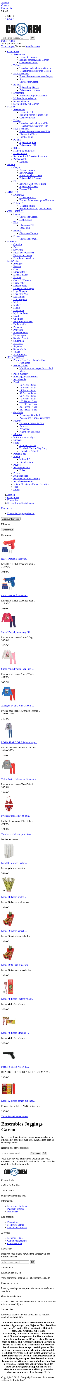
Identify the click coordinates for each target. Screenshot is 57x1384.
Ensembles (18, 93)
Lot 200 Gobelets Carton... (14, 863)
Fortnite (17, 277)
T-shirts (17, 65)
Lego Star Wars (20, 294)
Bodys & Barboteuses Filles (32, 183)
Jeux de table (19, 379)
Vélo (15, 486)
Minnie (16, 307)
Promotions (12, 1222)
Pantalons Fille (20, 159)
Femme (17, 236)
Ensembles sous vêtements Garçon (36, 76)
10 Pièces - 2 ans (27, 385)
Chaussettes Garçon (28, 82)
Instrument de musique (24, 437)
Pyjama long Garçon (29, 87)
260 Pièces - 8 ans (28, 409)
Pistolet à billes (20, 365)
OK (32, 38)
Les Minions (19, 296)
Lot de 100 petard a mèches (14, 965)
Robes (16, 148)
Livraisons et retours (17, 1206)
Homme (17, 230)
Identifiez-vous (33, 46)
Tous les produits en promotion (16, 834)
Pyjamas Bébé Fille (28, 186)
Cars (15, 269)
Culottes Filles (26, 137)
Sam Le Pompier (21, 338)
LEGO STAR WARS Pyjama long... (19, 742)
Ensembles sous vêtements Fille (34, 131)
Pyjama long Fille (27, 142)
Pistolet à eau (19, 453)
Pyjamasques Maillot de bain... (16, 816)
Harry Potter (19, 283)
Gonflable (18, 412)
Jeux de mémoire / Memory (26, 478)
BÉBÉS (11, 164)
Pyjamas (17, 84)
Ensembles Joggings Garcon (33, 95)
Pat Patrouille (19, 324)
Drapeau (17, 440)
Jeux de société (20, 475)
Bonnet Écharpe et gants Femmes (35, 208)
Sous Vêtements (21, 73)
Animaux (23, 426)
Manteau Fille (20, 153)
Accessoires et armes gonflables (34, 418)
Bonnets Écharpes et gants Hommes (36, 200)
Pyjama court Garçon (29, 90)
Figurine (17, 420)
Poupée (17, 464)
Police (22, 470)
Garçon (17, 167)
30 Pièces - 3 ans (27, 393)
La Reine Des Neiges (23, 288)
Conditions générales (17, 1240)
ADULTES (13, 192)
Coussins (17, 244)
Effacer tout (7, 530)
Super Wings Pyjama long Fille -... (17, 632)
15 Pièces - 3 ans (27, 387)
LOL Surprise (20, 299)
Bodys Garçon (26, 172)
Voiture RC (24, 459)
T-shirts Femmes (27, 205)
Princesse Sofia (20, 332)
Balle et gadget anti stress (25, 376)
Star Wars (18, 343)
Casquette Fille (26, 112)
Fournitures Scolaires (23, 258)
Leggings (23, 161)
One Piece (18, 318)
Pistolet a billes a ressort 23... (15, 1067)
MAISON (12, 241)
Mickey (17, 305)
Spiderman (18, 340)
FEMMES (18, 203)
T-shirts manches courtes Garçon (35, 70)
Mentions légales (15, 1238)
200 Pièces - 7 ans (28, 407)
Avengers (17, 263)
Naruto (16, 316)
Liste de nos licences (17, 1227)
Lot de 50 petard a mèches (13, 931)
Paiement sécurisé (15, 1209)
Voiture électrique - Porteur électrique (31, 484)
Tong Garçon (25, 219)
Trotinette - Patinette (29, 451)
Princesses (18, 329)
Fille (15, 181)
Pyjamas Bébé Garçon (30, 178)
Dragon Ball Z (20, 272)
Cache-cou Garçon (28, 62)
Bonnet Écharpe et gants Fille (33, 115)
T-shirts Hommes (27, 197)
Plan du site (12, 1211)
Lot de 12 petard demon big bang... (18, 1100)
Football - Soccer (27, 445)
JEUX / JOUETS (15, 357)
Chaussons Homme (28, 233)
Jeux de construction (23, 481)
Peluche (17, 473)
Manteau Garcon (21, 101)
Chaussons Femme (28, 239)
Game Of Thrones (22, 280)
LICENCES (13, 261)
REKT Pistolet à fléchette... (14, 558)
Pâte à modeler (20, 374)
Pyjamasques (19, 335)
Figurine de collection (29, 431)
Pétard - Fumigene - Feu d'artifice (29, 360)
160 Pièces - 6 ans (28, 404)
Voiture (16, 456)
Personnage (25, 429)
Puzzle (16, 382)
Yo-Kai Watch (20, 354)
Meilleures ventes (15, 1224)
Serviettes (18, 250)
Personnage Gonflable (30, 415)
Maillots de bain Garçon (24, 98)
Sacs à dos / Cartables (23, 252)
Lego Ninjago (20, 291)
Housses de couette (22, 255)
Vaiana (16, 351)
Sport (16, 442)
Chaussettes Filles (27, 134)
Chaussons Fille (27, 225)
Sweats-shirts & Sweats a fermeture (30, 156)
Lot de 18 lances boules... (13, 897)
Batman (17, 266)
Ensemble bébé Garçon (30, 175)
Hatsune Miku (20, 285)
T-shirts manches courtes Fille (33, 126)
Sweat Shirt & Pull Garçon (26, 104)
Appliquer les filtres (10, 519)
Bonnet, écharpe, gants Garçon (34, 59)
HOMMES (18, 194)
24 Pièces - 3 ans (27, 390)
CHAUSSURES (15, 211)
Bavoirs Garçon (27, 170)
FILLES (11, 106)
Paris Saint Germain (23, 321)
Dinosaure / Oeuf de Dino (31, 423)
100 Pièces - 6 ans (28, 401)
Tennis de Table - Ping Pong (33, 448)
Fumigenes (24, 362)
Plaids (16, 247)
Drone (16, 489)
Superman (18, 346)
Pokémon (17, 327)
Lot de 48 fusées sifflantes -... (15, 1033)
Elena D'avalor (20, 274)
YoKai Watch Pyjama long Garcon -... (19, 779)
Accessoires (19, 54)
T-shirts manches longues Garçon (35, 68)
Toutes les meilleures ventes (14, 1116)
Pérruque (17, 434)
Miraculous (18, 310)
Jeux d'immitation (21, 467)
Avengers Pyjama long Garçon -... (17, 705)
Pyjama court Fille (28, 145)
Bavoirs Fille (25, 189)
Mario (16, 302)
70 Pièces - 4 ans (27, 398)
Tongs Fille (24, 228)
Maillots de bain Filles (24, 150)
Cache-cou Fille (27, 117)
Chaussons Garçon (28, 216)
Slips (21, 79)
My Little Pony (20, 313)
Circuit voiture (26, 462)
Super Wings (19, 349)
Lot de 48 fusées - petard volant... (17, 999)
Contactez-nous (14, 1243)
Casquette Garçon (28, 57)
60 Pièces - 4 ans (27, 396)
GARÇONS (13, 51)
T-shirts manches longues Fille (33, 123)
